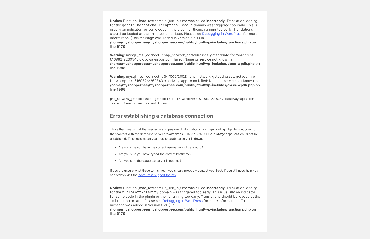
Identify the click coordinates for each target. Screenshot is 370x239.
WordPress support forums (157, 175)
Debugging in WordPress (222, 33)
